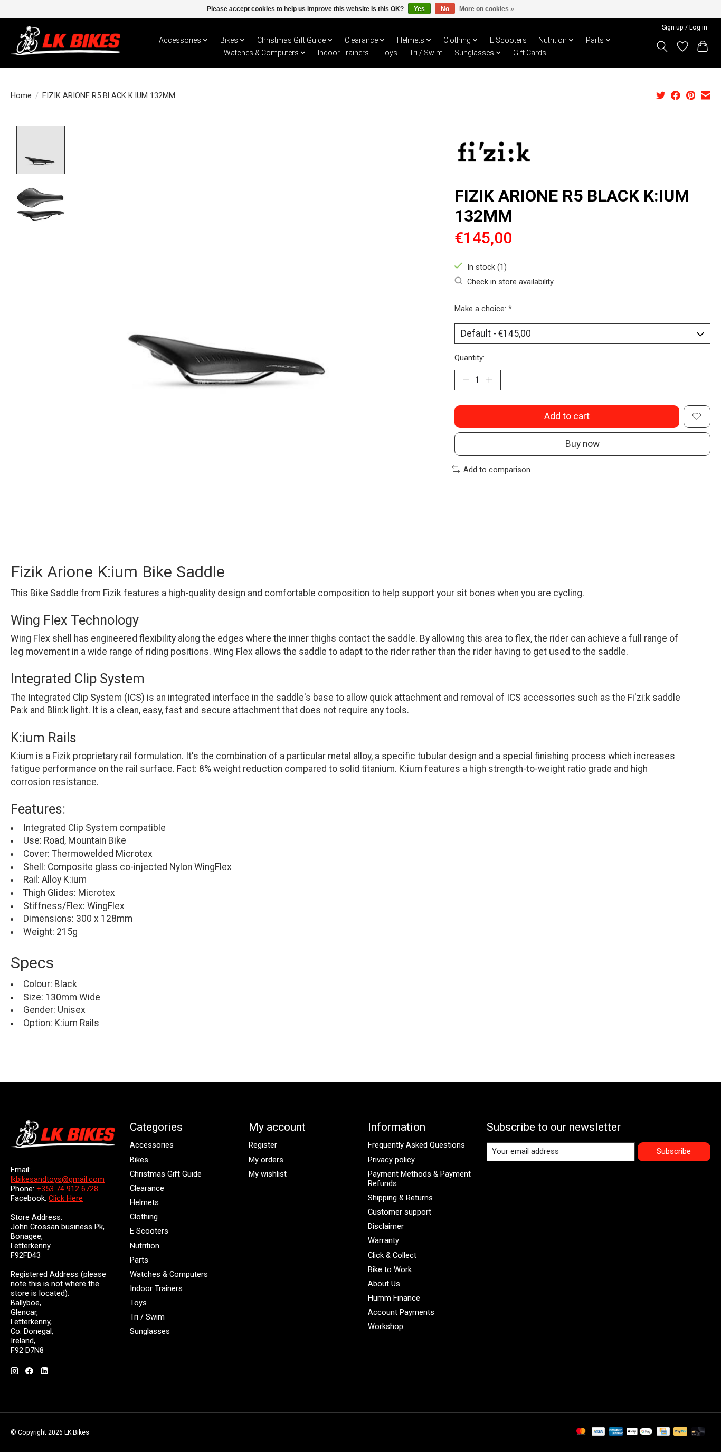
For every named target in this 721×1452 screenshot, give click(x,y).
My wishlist (268, 1174)
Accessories (152, 1145)
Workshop (385, 1326)
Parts (139, 1260)
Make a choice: (483, 308)
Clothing (144, 1216)
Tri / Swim (426, 53)
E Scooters (508, 40)
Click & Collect (392, 1255)
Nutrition (144, 1245)
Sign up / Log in (684, 27)
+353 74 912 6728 (67, 1188)
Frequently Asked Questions (416, 1145)
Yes (419, 9)
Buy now (582, 443)
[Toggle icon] (662, 46)
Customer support (399, 1212)
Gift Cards (529, 53)
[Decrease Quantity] (466, 379)
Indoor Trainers (343, 53)
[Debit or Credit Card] (698, 1432)
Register (263, 1145)
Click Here (66, 1198)
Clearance (147, 1188)
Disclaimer (386, 1226)
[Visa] (598, 1432)
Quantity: (469, 357)
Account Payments (401, 1312)
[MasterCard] (581, 1432)
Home (21, 95)
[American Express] (616, 1432)
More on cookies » (486, 9)
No (445, 9)
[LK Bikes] (65, 41)
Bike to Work (390, 1269)
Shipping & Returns (400, 1197)
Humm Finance (394, 1298)
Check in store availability (510, 281)
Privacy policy (391, 1159)
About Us (384, 1283)
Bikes (139, 1159)
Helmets (144, 1202)
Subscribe (674, 1151)
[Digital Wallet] (639, 1432)
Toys (389, 53)
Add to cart (567, 416)
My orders (266, 1159)
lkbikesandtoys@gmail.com (58, 1179)
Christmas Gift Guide (166, 1174)
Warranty (383, 1240)
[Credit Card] (663, 1432)
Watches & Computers (169, 1274)
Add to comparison (496, 469)
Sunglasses (150, 1331)
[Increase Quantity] (488, 379)
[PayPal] (680, 1432)
